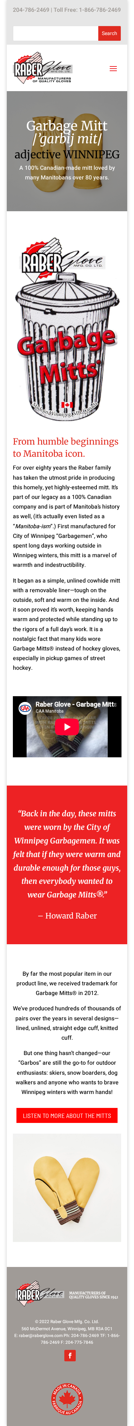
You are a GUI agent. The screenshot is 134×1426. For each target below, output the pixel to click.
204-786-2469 (31, 10)
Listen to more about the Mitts (67, 1115)
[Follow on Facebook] (70, 1355)
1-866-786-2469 (100, 10)
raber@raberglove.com (41, 1335)
